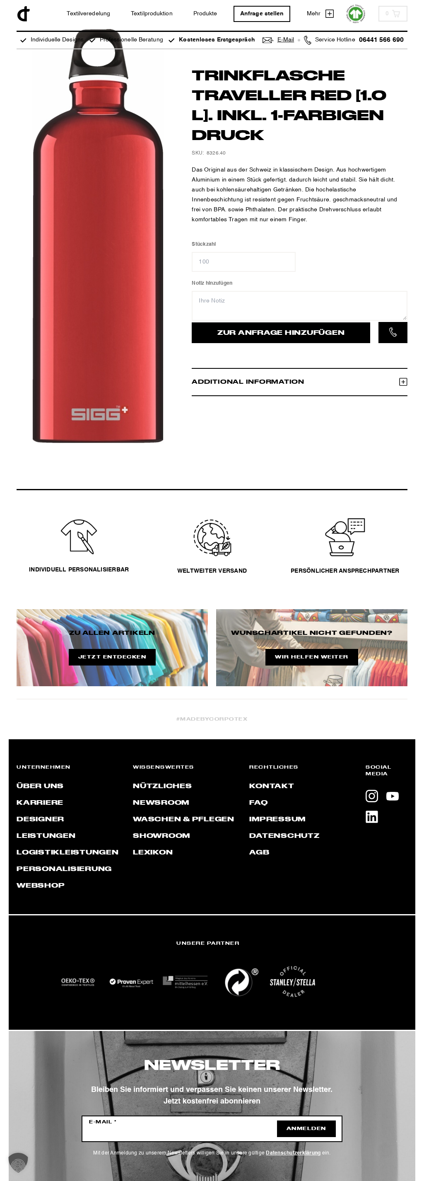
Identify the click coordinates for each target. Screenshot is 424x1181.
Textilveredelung (88, 14)
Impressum (277, 820)
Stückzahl (204, 244)
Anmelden (306, 1129)
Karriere (40, 803)
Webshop (41, 886)
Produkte (205, 14)
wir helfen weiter (312, 657)
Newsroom (161, 803)
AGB (259, 853)
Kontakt (271, 786)
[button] (18, 1163)
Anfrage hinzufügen (281, 333)
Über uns (40, 786)
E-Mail (103, 1122)
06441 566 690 (381, 40)
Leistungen (46, 836)
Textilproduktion (152, 14)
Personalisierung (64, 869)
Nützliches (162, 786)
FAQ (258, 803)
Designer (40, 820)
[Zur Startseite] (24, 13)
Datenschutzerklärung (293, 1153)
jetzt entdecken (112, 657)
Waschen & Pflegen (183, 820)
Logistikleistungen (68, 853)
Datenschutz (284, 836)
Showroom (161, 836)
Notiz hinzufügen (212, 283)
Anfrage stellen (262, 14)
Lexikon (153, 853)
